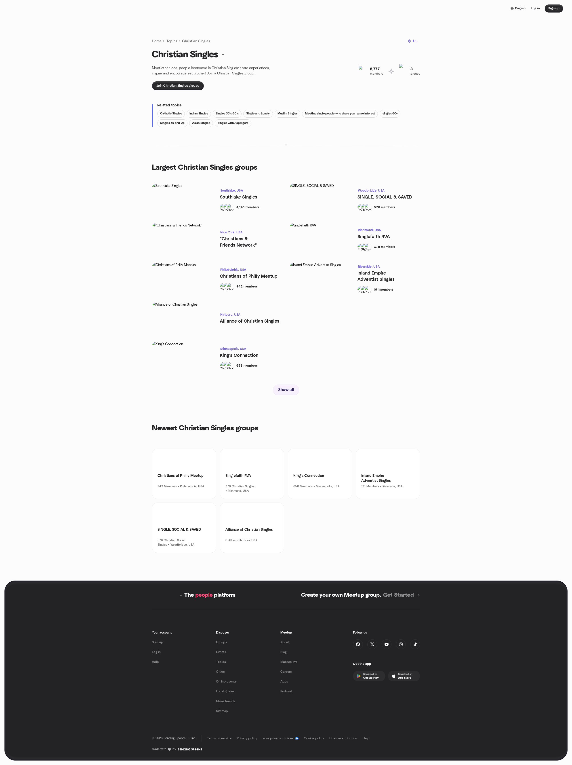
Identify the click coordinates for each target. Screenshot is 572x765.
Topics (171, 41)
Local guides (225, 691)
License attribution (343, 738)
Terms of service (219, 738)
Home (157, 41)
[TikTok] (415, 644)
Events (221, 652)
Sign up (157, 642)
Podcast (286, 691)
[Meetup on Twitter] (372, 644)
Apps (284, 681)
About (284, 642)
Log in (156, 652)
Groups (221, 642)
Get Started (398, 595)
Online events (226, 681)
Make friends (225, 701)
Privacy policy (247, 738)
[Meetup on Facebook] (358, 644)
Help (155, 662)
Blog (283, 652)
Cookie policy (314, 738)
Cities (220, 671)
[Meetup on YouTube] (386, 644)
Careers (286, 671)
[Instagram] (401, 644)
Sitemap (222, 711)
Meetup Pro (289, 662)
